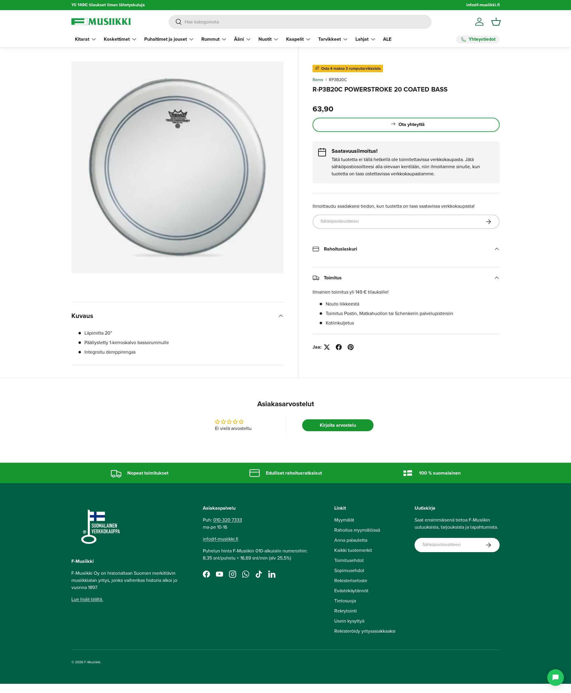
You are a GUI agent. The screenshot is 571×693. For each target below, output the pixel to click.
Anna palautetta (350, 540)
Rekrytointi (345, 610)
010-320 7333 (227, 519)
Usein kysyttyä (349, 621)
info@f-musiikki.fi (483, 5)
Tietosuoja (345, 600)
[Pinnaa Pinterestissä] (351, 347)
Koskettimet (117, 39)
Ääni (239, 39)
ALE (387, 39)
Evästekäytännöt (351, 590)
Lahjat (361, 39)
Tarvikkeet (329, 39)
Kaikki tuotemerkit (353, 550)
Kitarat (82, 39)
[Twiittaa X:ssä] (327, 347)
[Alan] (555, 677)
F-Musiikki (92, 662)
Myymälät (344, 519)
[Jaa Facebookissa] (339, 347)
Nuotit (265, 39)
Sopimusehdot (349, 570)
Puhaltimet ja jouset (165, 39)
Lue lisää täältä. (87, 599)
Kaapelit (295, 39)
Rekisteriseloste (350, 580)
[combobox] (300, 22)
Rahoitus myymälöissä (357, 530)
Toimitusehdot (349, 560)
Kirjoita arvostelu (338, 425)
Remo (318, 80)
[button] (496, 21)
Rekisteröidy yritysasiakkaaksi (365, 631)
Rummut (210, 39)
